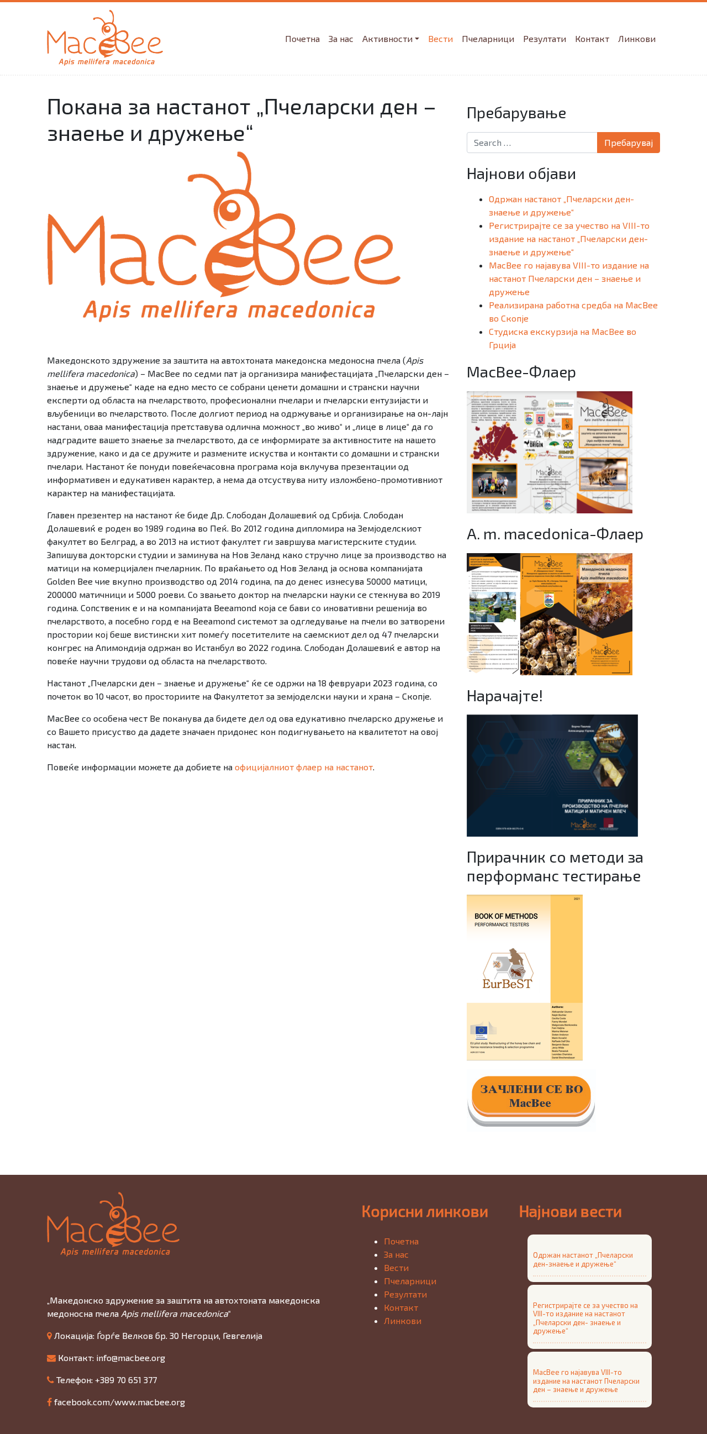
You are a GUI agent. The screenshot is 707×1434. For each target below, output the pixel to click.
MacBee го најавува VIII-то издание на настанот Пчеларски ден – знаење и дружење (569, 278)
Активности (387, 38)
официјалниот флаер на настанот (304, 766)
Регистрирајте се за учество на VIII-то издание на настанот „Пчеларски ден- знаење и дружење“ (569, 238)
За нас (341, 38)
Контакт (592, 38)
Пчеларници (488, 38)
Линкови (637, 38)
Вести (440, 38)
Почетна (302, 38)
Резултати (544, 38)
